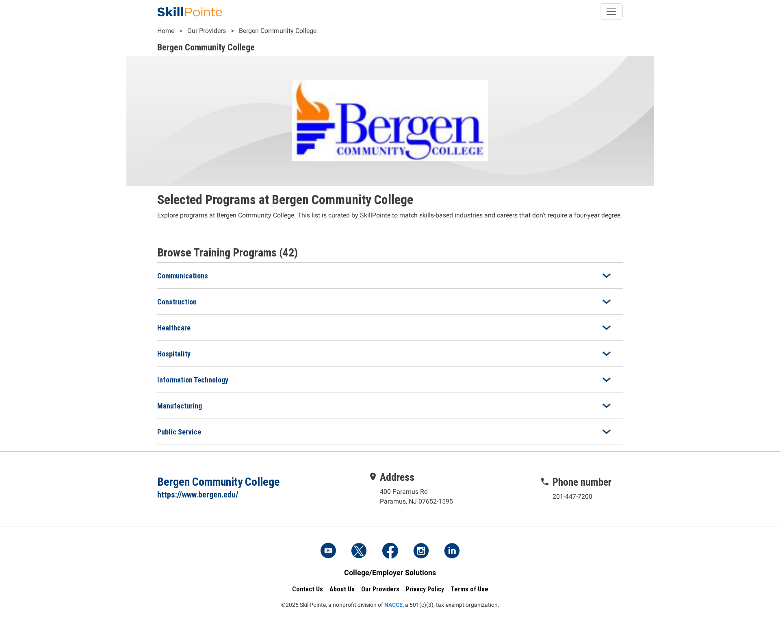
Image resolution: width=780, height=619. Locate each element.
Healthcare (174, 328)
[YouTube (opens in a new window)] (328, 551)
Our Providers (206, 31)
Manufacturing (179, 406)
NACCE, (394, 605)
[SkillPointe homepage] (189, 11)
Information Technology (192, 380)
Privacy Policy (425, 589)
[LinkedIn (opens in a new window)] (452, 551)
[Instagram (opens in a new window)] (421, 551)
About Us (342, 589)
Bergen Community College (277, 31)
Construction (177, 302)
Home (165, 31)
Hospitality (174, 354)
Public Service (179, 432)
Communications (182, 275)
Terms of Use (469, 589)
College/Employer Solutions (390, 572)
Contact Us (307, 589)
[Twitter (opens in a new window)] (359, 551)
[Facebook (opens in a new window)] (390, 551)
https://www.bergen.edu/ (197, 495)
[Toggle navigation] (611, 11)
